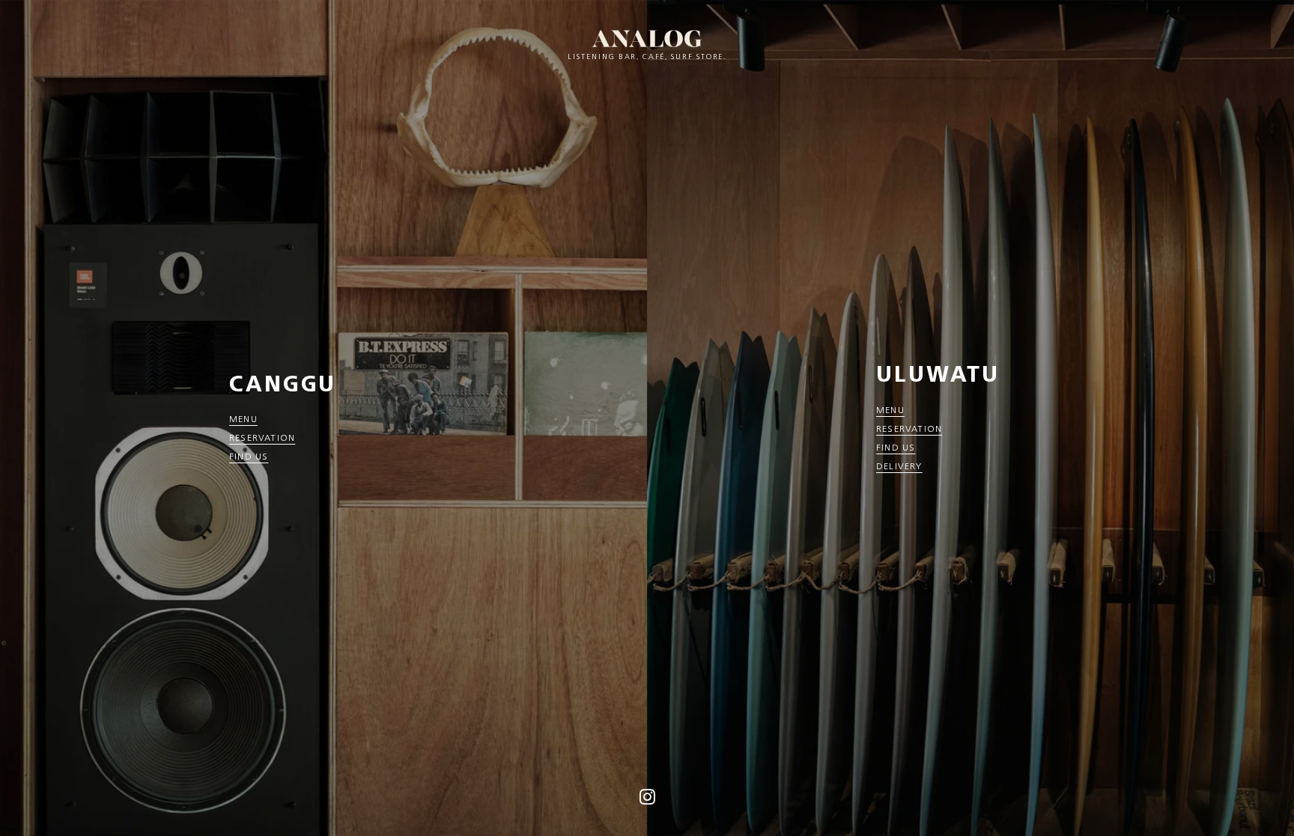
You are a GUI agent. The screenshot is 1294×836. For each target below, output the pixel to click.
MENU (243, 419)
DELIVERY (899, 466)
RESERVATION (262, 437)
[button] (647, 801)
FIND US (248, 456)
